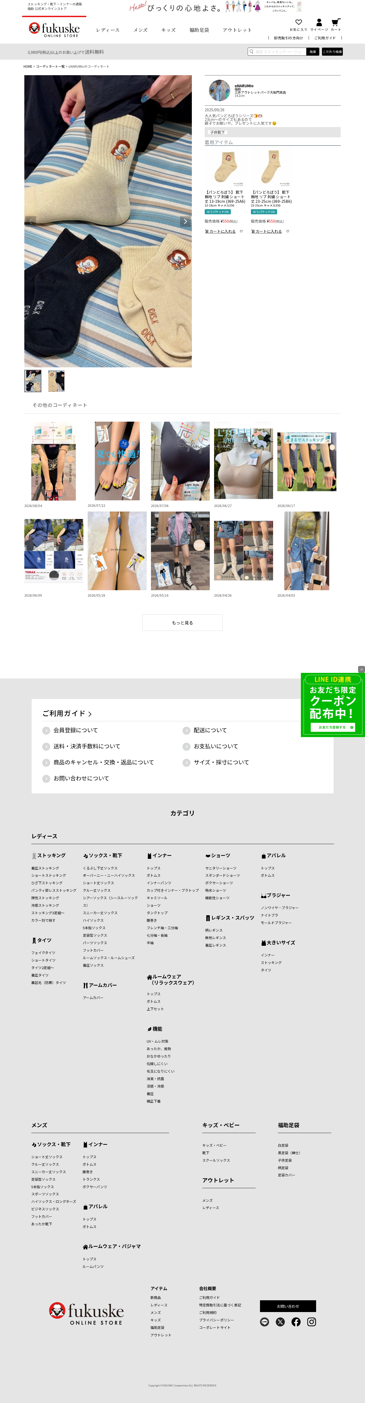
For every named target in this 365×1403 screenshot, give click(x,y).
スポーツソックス (45, 1193)
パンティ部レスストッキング (53, 890)
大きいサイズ (281, 943)
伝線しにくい (157, 1063)
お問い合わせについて (81, 778)
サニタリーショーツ (220, 868)
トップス (154, 868)
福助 (238, 89)
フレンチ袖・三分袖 (162, 927)
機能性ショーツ (217, 897)
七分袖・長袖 (157, 935)
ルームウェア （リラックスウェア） (172, 979)
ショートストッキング (48, 875)
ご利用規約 (208, 1312)
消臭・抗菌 (155, 1078)
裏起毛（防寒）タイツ (48, 982)
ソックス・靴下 (105, 856)
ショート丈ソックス (98, 882)
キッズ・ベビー (221, 1125)
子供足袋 (285, 1160)
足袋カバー (286, 1174)
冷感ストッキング (45, 905)
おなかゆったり (159, 1056)
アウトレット (237, 29)
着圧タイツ (40, 975)
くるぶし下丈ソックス (100, 868)
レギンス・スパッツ (232, 918)
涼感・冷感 (155, 1086)
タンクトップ (157, 912)
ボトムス (154, 875)
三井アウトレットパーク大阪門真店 (260, 92)
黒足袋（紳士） (290, 1152)
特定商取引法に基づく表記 (220, 1304)
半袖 (150, 942)
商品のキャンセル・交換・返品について (103, 762)
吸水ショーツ (215, 890)
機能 (157, 1029)
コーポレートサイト (215, 1327)
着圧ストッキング (45, 868)
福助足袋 (199, 29)
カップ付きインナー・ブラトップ (173, 890)
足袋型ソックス (95, 935)
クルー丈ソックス (97, 890)
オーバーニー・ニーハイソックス (109, 875)
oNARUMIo (244, 85)
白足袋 (283, 1145)
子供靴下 (217, 132)
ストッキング (51, 856)
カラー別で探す (43, 920)
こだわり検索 (332, 51)
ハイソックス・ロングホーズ (53, 1201)
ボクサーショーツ (219, 882)
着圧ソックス (93, 965)
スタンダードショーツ (222, 875)
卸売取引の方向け (288, 38)
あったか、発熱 (159, 1048)
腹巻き (152, 920)
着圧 (150, 1093)
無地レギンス (215, 937)
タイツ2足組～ (42, 967)
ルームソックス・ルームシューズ (109, 957)
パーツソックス (95, 942)
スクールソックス (216, 1160)
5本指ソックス (94, 927)
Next (185, 221)
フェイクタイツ (43, 952)
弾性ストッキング (45, 897)
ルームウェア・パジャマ (114, 1246)
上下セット (155, 1008)
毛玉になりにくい (160, 1071)
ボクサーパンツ (95, 1186)
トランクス (91, 1179)
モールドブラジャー (276, 922)
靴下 (205, 1152)
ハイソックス (93, 920)
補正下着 (154, 1101)
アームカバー (103, 985)
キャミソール (157, 897)
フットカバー (93, 950)
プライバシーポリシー (216, 1319)
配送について (210, 730)
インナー (162, 856)
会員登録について (75, 730)
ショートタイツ (43, 960)
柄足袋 (283, 1167)
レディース (108, 29)
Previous (30, 221)
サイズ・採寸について (221, 762)
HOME (28, 66)
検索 (313, 51)
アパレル (276, 856)
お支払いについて (216, 746)
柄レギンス (214, 930)
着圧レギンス (215, 945)
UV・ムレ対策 (157, 1041)
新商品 (155, 1297)
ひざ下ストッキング (47, 882)
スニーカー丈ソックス (100, 912)
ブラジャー (278, 895)
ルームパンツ (93, 1266)
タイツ (44, 940)
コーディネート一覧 (50, 66)
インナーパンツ (159, 882)
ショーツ (154, 905)
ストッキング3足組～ (47, 912)
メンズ (140, 29)
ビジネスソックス (45, 1208)
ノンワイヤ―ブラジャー (280, 907)
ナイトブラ (269, 915)
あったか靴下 (41, 1223)
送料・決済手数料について (87, 746)
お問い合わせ (288, 1306)
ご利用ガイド (325, 38)
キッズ (168, 29)
